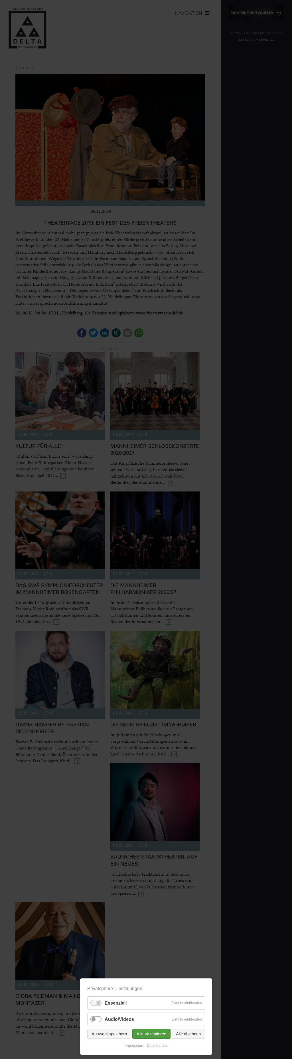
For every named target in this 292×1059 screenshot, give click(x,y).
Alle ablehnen (188, 1033)
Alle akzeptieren (151, 1033)
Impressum (134, 1045)
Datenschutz (157, 1045)
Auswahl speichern (109, 1033)
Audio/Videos (119, 1019)
